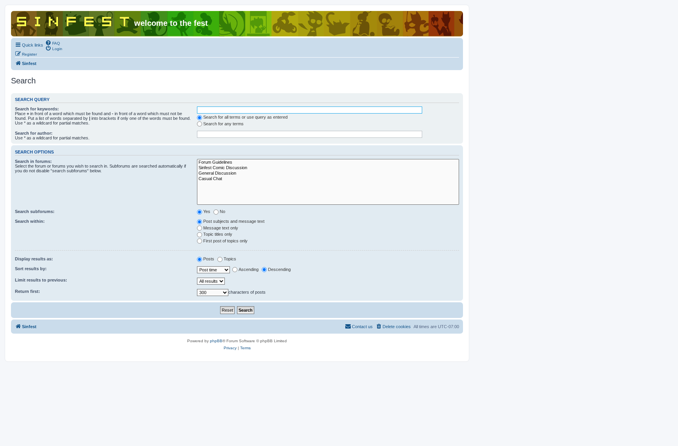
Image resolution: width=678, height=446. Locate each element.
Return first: (27, 291)
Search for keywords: (37, 109)
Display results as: (34, 258)
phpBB (216, 341)
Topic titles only (217, 234)
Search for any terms (223, 123)
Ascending (249, 269)
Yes (206, 211)
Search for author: (34, 133)
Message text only (220, 228)
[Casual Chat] (328, 179)
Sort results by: (31, 268)
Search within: (30, 221)
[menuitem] (52, 42)
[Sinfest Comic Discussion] (328, 168)
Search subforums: (35, 211)
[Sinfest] (73, 20)
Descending (279, 269)
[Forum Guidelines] (328, 162)
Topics (230, 258)
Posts (208, 258)
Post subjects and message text (233, 221)
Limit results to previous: (41, 280)
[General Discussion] (328, 173)
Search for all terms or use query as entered (245, 117)
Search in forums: (33, 161)
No (222, 211)
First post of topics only (225, 240)
